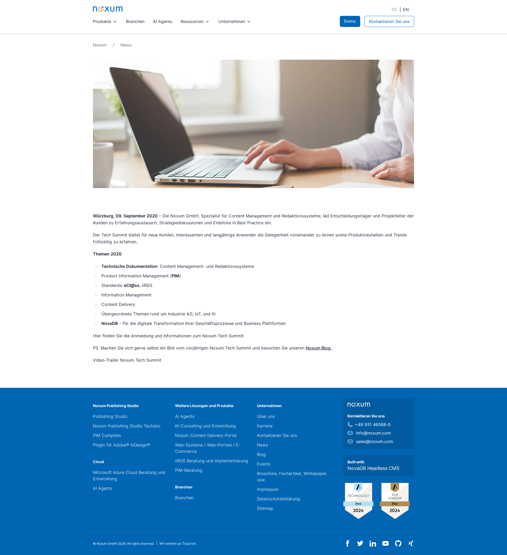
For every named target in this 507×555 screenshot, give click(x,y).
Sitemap (265, 508)
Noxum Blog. (319, 348)
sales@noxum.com (374, 441)
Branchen (135, 21)
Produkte (102, 21)
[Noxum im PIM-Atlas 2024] (358, 501)
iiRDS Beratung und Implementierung (211, 460)
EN (406, 9)
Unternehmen (231, 21)
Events (263, 464)
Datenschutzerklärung (278, 498)
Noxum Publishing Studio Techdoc (127, 425)
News (126, 45)
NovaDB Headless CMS (373, 468)
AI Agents (162, 21)
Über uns (266, 416)
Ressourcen (192, 21)
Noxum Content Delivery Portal (206, 435)
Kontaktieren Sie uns (277, 435)
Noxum (100, 45)
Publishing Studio (110, 416)
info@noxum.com (373, 433)
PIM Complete (107, 435)
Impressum (268, 489)
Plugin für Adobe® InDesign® (121, 444)
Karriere (265, 425)
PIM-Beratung (188, 470)
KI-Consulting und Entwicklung (205, 425)
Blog (261, 454)
